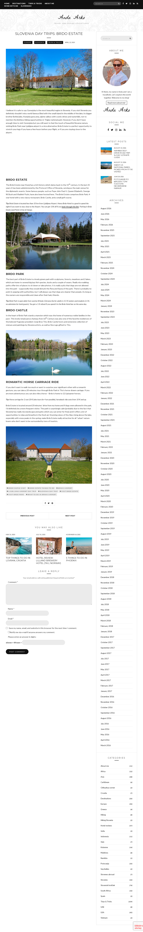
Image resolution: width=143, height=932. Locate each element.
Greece (104, 809)
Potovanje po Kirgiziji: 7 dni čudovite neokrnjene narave (121, 183)
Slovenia (39, 42)
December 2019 (107, 512)
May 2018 (105, 610)
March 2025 (106, 257)
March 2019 (106, 561)
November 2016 (107, 702)
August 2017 (106, 653)
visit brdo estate (69, 491)
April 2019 (105, 555)
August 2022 (106, 366)
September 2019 (108, 528)
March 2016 (106, 745)
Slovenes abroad (107, 874)
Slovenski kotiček (108, 885)
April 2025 (105, 252)
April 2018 (105, 615)
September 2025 (108, 235)
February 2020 (107, 507)
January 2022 (106, 398)
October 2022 (107, 360)
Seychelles (105, 869)
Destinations (19, 3)
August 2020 (106, 474)
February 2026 (107, 225)
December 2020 (107, 458)
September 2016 (108, 713)
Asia (102, 777)
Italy (102, 842)
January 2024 (106, 306)
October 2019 (107, 523)
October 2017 (107, 642)
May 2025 (105, 246)
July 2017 (105, 658)
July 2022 (105, 371)
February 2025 (107, 263)
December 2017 (107, 637)
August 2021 (106, 425)
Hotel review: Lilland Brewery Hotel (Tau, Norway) (48, 560)
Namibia (104, 858)
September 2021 (108, 420)
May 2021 (105, 436)
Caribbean (105, 782)
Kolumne (104, 847)
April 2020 (105, 496)
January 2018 (106, 631)
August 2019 (106, 534)
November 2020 (107, 463)
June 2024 (105, 290)
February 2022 (107, 393)
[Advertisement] (49, 156)
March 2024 (106, 301)
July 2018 (105, 604)
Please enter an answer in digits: (22, 637)
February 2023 (107, 344)
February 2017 (107, 686)
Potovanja (105, 863)
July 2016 (105, 724)
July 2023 (105, 322)
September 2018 (108, 593)
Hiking (103, 815)
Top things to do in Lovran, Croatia (18, 559)
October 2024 (107, 273)
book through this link (70, 206)
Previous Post (27, 516)
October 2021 (107, 414)
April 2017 (105, 675)
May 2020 (105, 490)
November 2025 (107, 230)
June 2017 (105, 664)
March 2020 (106, 501)
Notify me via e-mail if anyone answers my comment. (32, 632)
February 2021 (107, 447)
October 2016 (107, 707)
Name (11, 609)
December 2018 (107, 577)
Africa (103, 771)
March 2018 (106, 621)
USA (102, 912)
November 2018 (107, 583)
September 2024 (108, 279)
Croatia (104, 793)
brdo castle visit (17, 488)
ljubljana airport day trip (22, 491)
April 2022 (105, 382)
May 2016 (105, 734)
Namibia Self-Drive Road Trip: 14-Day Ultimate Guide (122, 153)
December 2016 (107, 696)
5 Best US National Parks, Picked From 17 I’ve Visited (123, 168)
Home (6, 3)
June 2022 (105, 376)
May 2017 (105, 669)
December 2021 (107, 404)
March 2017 (106, 680)
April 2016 (105, 740)
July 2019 (105, 539)
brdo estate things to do (41, 488)
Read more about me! (117, 103)
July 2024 (105, 284)
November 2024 (107, 268)
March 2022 (106, 387)
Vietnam (104, 918)
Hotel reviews (106, 826)
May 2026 (105, 219)
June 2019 (105, 545)
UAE (102, 907)
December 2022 (107, 355)
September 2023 (108, 317)
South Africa (106, 891)
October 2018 (107, 588)
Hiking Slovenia (107, 820)
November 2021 (107, 409)
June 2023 (105, 328)
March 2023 (106, 339)
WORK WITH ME (11, 6)
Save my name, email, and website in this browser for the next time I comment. (43, 628)
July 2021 (105, 431)
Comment (13, 582)
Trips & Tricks (35, 3)
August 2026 (106, 208)
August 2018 (106, 599)
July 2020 (105, 480)
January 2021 (106, 452)
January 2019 (106, 572)
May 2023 (105, 333)
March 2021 (106, 442)
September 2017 (108, 648)
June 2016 (105, 729)
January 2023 (106, 349)
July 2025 (105, 241)
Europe (27, 42)
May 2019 (105, 550)
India (103, 831)
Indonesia (105, 836)
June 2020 (105, 485)
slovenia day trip (49, 491)
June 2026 (105, 214)
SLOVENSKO (26, 6)
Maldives (104, 853)
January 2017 (106, 691)
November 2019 (107, 517)
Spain (103, 896)
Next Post (70, 516)
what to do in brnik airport (42, 494)
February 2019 (107, 566)
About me (49, 3)
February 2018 (107, 626)
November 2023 (107, 311)
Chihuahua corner (108, 788)
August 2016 (106, 718)
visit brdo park (16, 494)
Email (11, 618)
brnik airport (65, 488)
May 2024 (105, 295)
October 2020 (107, 469)
